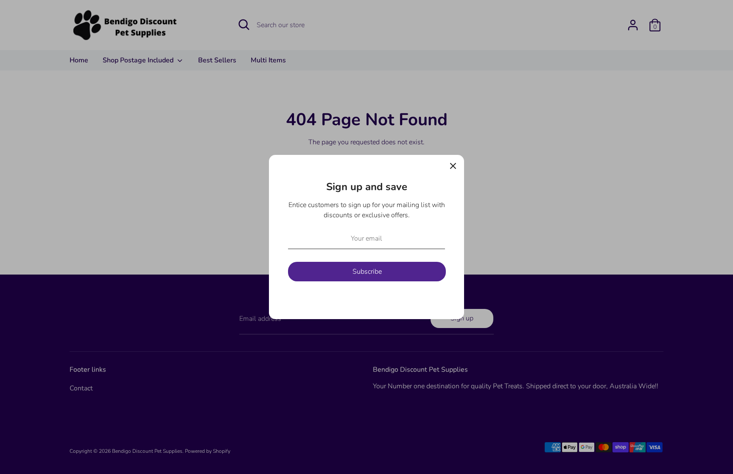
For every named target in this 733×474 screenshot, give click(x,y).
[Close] (453, 166)
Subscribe (367, 271)
